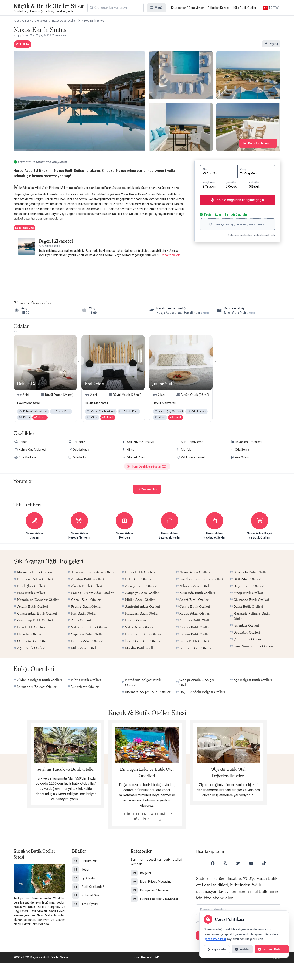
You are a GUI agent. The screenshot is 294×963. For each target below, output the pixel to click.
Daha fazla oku (171, 255)
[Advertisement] (99, 274)
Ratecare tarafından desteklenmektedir (251, 235)
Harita (24, 44)
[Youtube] (251, 863)
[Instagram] (225, 863)
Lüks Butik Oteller (244, 7)
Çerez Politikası (215, 939)
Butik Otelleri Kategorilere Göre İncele (147, 816)
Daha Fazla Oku (24, 227)
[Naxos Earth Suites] (79, 101)
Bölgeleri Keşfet (218, 7)
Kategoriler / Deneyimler (187, 7)
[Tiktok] (264, 863)
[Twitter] (238, 863)
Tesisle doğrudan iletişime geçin (239, 200)
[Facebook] (212, 863)
